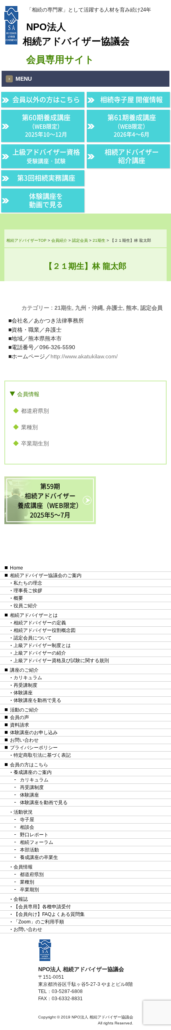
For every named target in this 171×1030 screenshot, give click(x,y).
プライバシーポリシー (34, 747)
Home (16, 568)
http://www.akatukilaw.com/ (84, 356)
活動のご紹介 (24, 710)
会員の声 (19, 717)
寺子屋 (27, 819)
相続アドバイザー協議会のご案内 (46, 575)
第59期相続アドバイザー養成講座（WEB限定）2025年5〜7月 (49, 500)
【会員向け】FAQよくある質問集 (49, 914)
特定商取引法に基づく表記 (42, 755)
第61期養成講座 (131, 125)
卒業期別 (29, 889)
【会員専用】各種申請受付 (42, 907)
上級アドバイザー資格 (46, 156)
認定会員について (33, 638)
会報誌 (21, 899)
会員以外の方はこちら (46, 99)
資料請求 (19, 725)
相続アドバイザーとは (34, 615)
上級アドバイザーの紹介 (40, 653)
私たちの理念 (28, 583)
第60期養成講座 (46, 125)
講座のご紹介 (24, 670)
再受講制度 (25, 685)
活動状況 (23, 812)
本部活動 (29, 850)
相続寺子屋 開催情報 (131, 99)
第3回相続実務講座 (46, 178)
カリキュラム (28, 677)
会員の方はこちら (29, 765)
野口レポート (34, 835)
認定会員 (151, 308)
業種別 (29, 427)
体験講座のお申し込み (34, 732)
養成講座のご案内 (33, 772)
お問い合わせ (24, 740)
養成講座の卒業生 (39, 857)
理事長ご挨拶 (28, 590)
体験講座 (23, 693)
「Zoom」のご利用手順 (39, 922)
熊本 (131, 308)
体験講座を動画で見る (46, 200)
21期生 (63, 308)
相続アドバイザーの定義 (40, 623)
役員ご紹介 (25, 605)
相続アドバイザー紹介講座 (132, 156)
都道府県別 (35, 411)
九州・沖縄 (89, 308)
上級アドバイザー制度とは (42, 645)
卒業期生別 (35, 443)
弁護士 (114, 308)
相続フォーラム (36, 842)
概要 (18, 598)
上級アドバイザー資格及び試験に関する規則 (61, 660)
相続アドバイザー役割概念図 (45, 630)
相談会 (27, 827)
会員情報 (28, 394)
